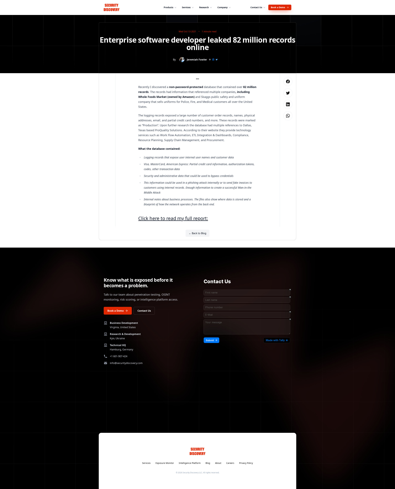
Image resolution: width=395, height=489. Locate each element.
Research (204, 7)
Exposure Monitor (165, 463)
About (218, 463)
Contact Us (256, 7)
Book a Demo (278, 7)
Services (186, 7)
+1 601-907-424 (118, 356)
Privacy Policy (246, 463)
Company (222, 7)
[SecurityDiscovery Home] (111, 7)
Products (168, 7)
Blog (208, 463)
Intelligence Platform (190, 463)
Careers (230, 463)
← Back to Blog (197, 233)
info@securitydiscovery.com (126, 363)
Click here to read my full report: (173, 218)
